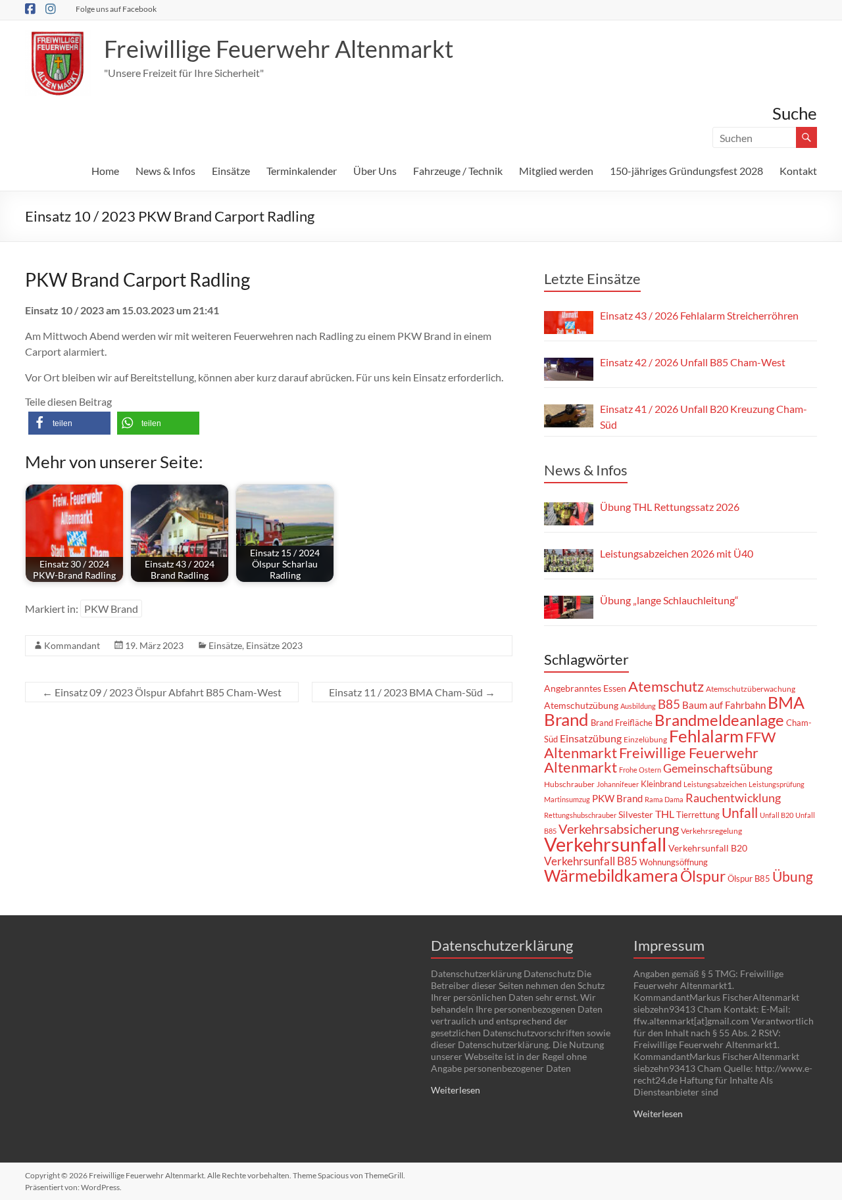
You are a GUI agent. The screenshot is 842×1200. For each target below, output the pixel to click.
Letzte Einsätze (592, 278)
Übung (792, 876)
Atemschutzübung (581, 705)
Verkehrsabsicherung (618, 828)
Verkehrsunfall (605, 843)
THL (664, 813)
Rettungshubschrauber (580, 815)
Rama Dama (664, 799)
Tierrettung (698, 814)
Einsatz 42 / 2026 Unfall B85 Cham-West (692, 362)
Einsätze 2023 (274, 645)
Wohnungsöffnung (673, 862)
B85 (669, 704)
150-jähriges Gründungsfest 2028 (686, 170)
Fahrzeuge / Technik (458, 170)
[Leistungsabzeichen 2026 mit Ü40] (568, 560)
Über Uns (375, 170)
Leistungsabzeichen (715, 784)
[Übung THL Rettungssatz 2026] (568, 513)
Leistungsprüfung (777, 784)
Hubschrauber (569, 784)
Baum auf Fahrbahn (724, 705)
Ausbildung (638, 706)
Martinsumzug (567, 799)
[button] (69, 423)
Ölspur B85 (749, 878)
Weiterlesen (455, 1089)
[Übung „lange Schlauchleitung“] (568, 607)
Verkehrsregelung (711, 831)
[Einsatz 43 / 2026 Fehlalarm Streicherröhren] (568, 322)
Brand (566, 719)
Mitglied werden (556, 170)
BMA (786, 702)
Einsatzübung (591, 738)
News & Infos (165, 170)
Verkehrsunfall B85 (590, 861)
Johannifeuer (618, 784)
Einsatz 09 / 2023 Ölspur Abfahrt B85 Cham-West (162, 692)
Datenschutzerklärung (502, 945)
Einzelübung (645, 739)
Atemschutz (666, 686)
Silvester (635, 814)
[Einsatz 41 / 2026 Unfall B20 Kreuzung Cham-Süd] (568, 415)
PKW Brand (111, 608)
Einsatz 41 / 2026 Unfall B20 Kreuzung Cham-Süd (703, 416)
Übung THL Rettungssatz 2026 (669, 506)
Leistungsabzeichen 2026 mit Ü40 (676, 553)
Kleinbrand (661, 784)
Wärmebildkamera (611, 875)
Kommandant (72, 645)
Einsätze (231, 170)
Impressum (669, 945)
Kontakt (798, 170)
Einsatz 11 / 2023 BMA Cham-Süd (412, 692)
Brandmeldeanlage (719, 719)
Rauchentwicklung (733, 797)
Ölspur (703, 876)
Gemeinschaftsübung (717, 768)
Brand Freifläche (622, 722)
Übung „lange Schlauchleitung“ (669, 600)
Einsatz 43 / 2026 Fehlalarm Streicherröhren (699, 315)
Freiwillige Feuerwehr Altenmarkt (278, 48)
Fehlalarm (706, 735)
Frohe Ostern (640, 769)
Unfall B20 (776, 815)
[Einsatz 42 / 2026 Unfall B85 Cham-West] (568, 369)
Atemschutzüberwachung (750, 689)
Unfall (740, 812)
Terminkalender (301, 170)
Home (105, 170)
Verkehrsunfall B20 (707, 848)
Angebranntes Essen (585, 688)
